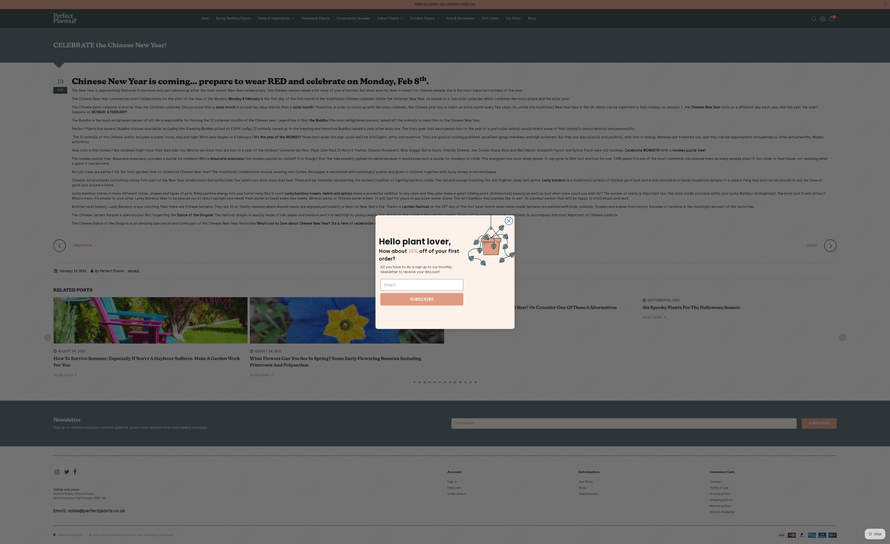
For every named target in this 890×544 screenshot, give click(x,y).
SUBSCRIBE (422, 299)
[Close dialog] (509, 221)
